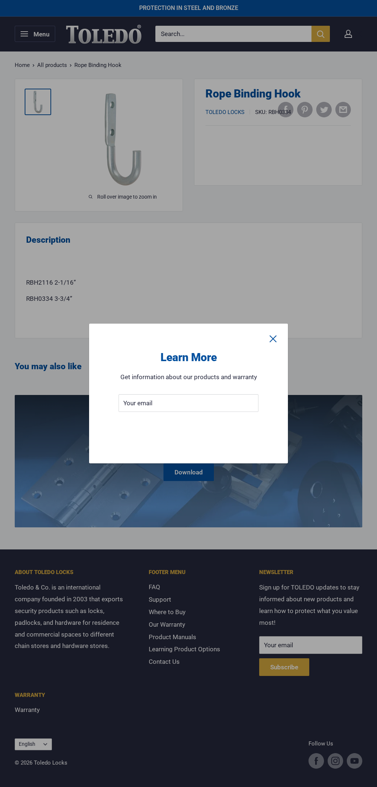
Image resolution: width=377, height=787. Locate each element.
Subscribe (188, 425)
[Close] (273, 338)
